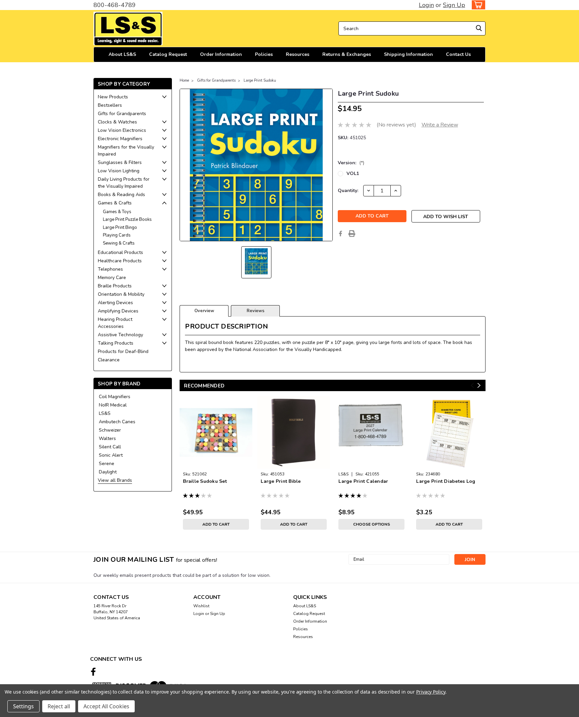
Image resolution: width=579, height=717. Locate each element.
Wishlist (201, 606)
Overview (204, 311)
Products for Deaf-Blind (123, 351)
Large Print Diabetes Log (445, 481)
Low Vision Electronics (122, 130)
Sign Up (454, 5)
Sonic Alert (111, 455)
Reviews (255, 311)
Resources (297, 54)
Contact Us (458, 54)
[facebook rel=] (93, 671)
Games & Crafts (115, 203)
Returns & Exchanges (346, 54)
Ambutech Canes (117, 422)
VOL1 (352, 173)
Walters (107, 438)
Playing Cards (117, 235)
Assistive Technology (120, 335)
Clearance (109, 360)
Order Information (221, 54)
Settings (23, 706)
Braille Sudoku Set (205, 481)
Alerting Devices (115, 302)
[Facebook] (340, 233)
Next (478, 385)
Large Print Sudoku (260, 80)
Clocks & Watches (117, 122)
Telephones (110, 269)
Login (426, 5)
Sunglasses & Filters (120, 162)
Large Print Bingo (120, 228)
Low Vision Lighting (118, 171)
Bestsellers (110, 105)
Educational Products (120, 252)
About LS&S (122, 54)
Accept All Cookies (106, 706)
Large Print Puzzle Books (127, 219)
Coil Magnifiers (114, 396)
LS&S (105, 413)
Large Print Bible (281, 481)
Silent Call (110, 447)
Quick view (216, 463)
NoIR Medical (113, 405)
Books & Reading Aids (121, 194)
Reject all (59, 706)
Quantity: (348, 190)
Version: (351, 163)
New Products (113, 97)
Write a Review (440, 124)
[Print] (351, 233)
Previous (472, 385)
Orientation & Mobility (121, 294)
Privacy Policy (430, 692)
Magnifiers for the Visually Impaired (126, 150)
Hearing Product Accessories (115, 323)
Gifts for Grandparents (122, 113)
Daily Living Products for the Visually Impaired (123, 182)
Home (184, 80)
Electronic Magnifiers (120, 139)
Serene (106, 463)
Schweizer (110, 430)
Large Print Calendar (363, 481)
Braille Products (115, 286)
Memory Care (112, 277)
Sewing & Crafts (119, 243)
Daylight (108, 472)
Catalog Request (168, 54)
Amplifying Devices (118, 311)
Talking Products (115, 343)
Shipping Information (408, 54)
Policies (264, 54)
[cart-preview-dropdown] (477, 4)
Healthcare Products (120, 261)
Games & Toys (117, 212)
